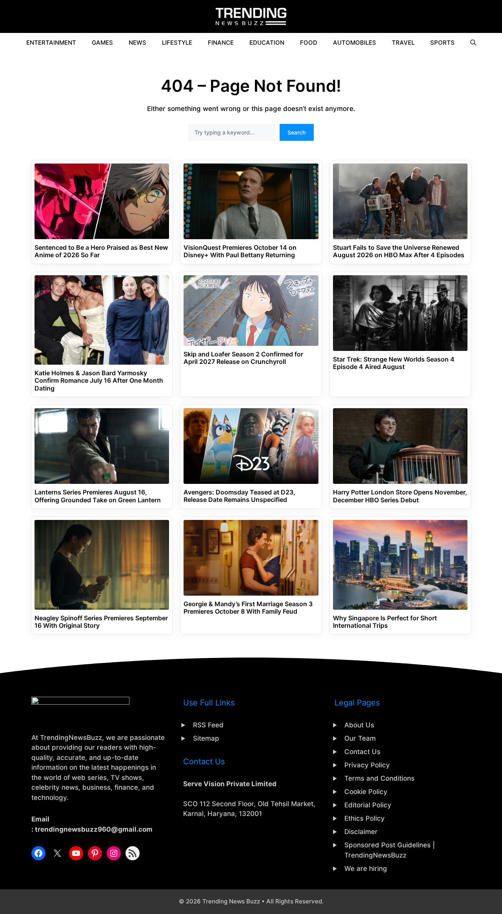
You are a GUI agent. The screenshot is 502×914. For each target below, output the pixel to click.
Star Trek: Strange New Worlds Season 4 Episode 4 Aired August (394, 363)
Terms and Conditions (379, 778)
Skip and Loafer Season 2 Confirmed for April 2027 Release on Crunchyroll (243, 358)
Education (266, 42)
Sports (442, 42)
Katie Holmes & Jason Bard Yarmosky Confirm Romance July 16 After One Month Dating (99, 380)
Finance (221, 42)
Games (102, 42)
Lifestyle (177, 42)
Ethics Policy (364, 818)
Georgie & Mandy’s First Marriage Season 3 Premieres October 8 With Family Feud (248, 607)
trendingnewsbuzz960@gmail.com (94, 829)
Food (308, 42)
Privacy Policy (367, 765)
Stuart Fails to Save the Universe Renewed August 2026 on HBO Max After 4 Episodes (398, 251)
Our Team (360, 738)
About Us (359, 725)
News (137, 42)
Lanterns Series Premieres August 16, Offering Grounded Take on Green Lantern (98, 496)
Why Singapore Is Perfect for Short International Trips (385, 621)
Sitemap (206, 738)
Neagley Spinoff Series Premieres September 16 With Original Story (101, 621)
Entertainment (51, 42)
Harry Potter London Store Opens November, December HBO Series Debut (400, 496)
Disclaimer (361, 832)
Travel (403, 42)
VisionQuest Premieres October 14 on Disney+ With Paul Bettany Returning (240, 251)
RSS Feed (208, 725)
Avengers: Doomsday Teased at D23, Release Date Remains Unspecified (239, 496)
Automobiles (354, 42)
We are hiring (365, 868)
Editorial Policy (367, 805)
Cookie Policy (365, 792)
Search (296, 132)
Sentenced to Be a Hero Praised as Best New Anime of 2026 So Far (101, 251)
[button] (473, 43)
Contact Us (362, 752)
